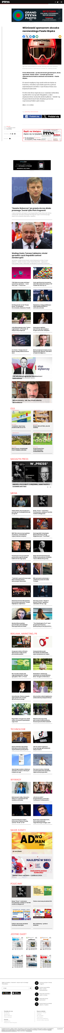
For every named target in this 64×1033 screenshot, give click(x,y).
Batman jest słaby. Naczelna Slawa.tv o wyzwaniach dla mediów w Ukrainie (20, 798)
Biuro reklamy (8, 1015)
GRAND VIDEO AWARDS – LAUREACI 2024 (27, 875)
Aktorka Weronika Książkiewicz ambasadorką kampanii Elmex (42, 696)
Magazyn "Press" (41, 1012)
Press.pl (39, 1014)
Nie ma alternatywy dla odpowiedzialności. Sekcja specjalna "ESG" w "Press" (20, 675)
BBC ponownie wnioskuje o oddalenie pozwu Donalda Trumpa (41, 579)
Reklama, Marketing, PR (24, 633)
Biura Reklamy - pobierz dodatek (40, 924)
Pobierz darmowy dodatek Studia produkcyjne (20, 924)
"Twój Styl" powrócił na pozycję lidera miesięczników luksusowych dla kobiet (21, 579)
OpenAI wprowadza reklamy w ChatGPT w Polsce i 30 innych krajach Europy (21, 770)
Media (14, 493)
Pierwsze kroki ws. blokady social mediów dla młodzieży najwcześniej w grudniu (41, 770)
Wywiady (16, 779)
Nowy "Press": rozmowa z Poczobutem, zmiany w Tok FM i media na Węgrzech (42, 512)
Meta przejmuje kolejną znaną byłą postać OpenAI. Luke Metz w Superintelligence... (42, 351)
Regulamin (7, 1021)
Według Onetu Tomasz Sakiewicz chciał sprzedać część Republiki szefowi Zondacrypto (29, 255)
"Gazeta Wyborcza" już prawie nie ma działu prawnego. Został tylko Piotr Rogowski (31, 209)
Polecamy (16, 883)
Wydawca (7, 1014)
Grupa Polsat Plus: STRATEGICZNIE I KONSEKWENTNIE (38, 450)
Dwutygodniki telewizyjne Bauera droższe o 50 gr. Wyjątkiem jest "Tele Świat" (41, 534)
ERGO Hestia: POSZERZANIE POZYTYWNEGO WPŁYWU (19, 449)
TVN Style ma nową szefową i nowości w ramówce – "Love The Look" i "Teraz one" (20, 284)
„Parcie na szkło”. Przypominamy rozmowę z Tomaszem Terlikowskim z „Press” (41, 799)
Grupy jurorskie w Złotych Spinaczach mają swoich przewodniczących (19, 652)
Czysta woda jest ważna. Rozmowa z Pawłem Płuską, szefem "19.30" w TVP (20, 821)
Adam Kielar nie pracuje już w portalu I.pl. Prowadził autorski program (21, 512)
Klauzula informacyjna (10, 1022)
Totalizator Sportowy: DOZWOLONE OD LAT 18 (18, 426)
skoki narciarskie (34, 111)
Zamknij (59, 1028)
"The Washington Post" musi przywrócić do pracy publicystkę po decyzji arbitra (42, 624)
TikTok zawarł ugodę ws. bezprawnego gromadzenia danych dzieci (41, 748)
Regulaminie (29, 1030)
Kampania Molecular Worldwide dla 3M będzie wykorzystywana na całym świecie (41, 653)
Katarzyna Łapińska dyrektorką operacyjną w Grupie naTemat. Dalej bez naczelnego (41, 330)
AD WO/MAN (17, 851)
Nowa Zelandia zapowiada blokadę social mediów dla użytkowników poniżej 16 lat (20, 748)
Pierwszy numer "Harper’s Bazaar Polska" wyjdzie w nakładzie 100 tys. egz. (41, 602)
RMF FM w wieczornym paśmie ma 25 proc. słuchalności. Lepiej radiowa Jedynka (21, 534)
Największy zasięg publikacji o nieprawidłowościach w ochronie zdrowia (42, 306)
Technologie (18, 729)
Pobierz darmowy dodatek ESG (42, 901)
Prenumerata (8, 1017)
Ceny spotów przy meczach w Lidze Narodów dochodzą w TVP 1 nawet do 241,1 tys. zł (42, 284)
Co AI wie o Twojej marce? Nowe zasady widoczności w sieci (20, 351)
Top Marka (40, 1017)
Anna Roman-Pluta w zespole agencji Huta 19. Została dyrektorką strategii (21, 697)
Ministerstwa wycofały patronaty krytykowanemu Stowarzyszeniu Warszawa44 (42, 720)
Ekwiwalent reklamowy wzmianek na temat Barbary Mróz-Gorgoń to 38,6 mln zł (42, 675)
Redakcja (6, 1012)
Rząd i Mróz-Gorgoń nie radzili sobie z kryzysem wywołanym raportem (21, 720)
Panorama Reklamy (42, 1018)
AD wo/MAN (40, 1015)
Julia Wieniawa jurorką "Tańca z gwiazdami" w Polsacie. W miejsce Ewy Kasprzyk (21, 329)
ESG (13, 408)
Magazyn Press (19, 459)
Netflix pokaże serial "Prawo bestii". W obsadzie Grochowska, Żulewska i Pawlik (21, 306)
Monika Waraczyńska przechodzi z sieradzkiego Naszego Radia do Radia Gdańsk (20, 625)
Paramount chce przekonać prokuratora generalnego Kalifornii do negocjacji (20, 557)
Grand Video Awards (43, 1020)
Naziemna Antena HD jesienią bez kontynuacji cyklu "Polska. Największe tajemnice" (21, 602)
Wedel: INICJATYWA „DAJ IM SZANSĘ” (41, 426)
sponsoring (27, 111)
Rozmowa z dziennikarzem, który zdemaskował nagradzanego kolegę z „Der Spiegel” (42, 822)
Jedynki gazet (18, 934)
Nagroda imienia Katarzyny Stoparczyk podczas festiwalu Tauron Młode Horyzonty (42, 557)
